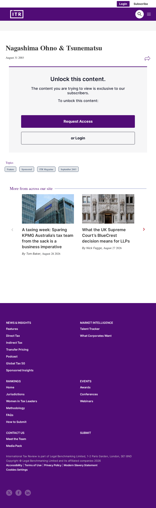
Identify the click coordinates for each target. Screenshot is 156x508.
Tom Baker (33, 253)
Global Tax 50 (15, 363)
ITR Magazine (46, 169)
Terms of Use (33, 465)
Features (12, 328)
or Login (78, 138)
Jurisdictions (15, 394)
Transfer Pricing (17, 349)
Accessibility (14, 465)
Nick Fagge (94, 248)
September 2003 (68, 169)
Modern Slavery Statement (81, 465)
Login (123, 3)
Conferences (89, 394)
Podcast (11, 356)
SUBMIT (85, 432)
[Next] (143, 229)
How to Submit (16, 421)
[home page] (26, 14)
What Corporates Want (96, 335)
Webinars (86, 401)
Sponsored (27, 169)
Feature (10, 169)
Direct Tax (13, 335)
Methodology (15, 408)
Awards (85, 387)
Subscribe (141, 3)
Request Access (78, 121)
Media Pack (14, 445)
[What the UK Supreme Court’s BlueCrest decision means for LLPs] (108, 208)
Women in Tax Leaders (21, 401)
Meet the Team (16, 439)
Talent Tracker (90, 328)
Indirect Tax (14, 342)
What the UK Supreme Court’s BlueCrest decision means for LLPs (106, 235)
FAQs (9, 415)
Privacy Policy (52, 465)
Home (10, 387)
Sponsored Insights (20, 370)
